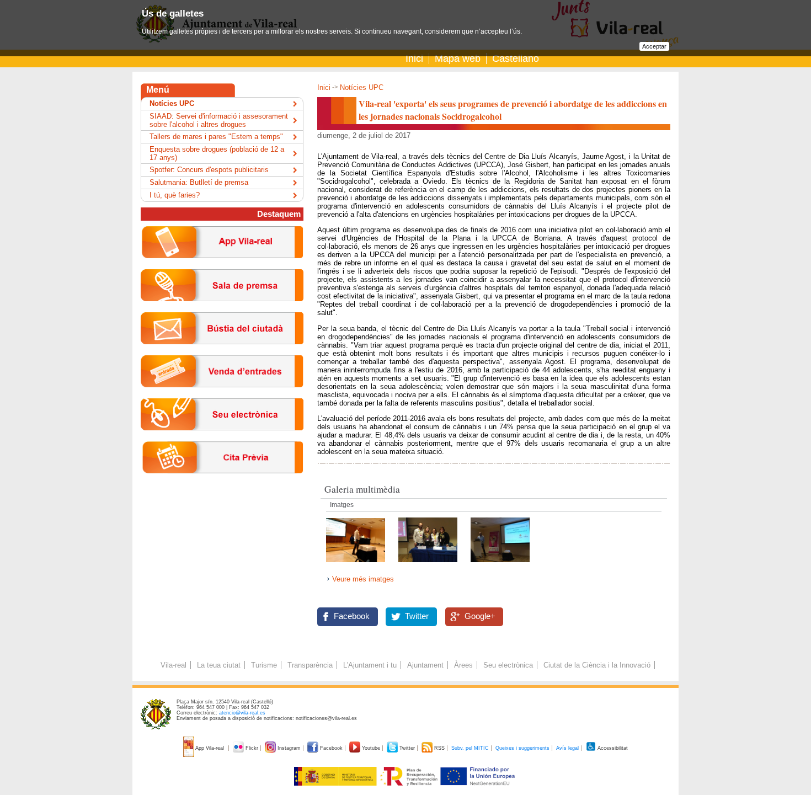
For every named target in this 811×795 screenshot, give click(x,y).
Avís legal (567, 748)
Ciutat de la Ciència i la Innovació (596, 665)
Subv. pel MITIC (470, 748)
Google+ (480, 616)
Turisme (264, 665)
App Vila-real (210, 748)
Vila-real (173, 665)
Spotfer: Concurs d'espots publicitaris (209, 170)
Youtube (371, 748)
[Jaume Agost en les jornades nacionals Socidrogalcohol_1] (429, 565)
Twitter (417, 616)
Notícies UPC (361, 87)
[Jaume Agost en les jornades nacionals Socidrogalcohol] (500, 565)
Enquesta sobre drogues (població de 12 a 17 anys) (217, 153)
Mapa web (458, 58)
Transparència (310, 665)
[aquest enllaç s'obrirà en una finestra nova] (222, 439)
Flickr (252, 748)
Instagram (289, 748)
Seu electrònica (508, 665)
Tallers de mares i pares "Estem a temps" (216, 136)
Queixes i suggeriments (522, 748)
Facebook (352, 616)
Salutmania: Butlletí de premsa (199, 182)
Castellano (515, 58)
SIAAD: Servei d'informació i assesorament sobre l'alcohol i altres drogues (219, 120)
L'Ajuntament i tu (370, 665)
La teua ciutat (219, 665)
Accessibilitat (612, 748)
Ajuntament (425, 665)
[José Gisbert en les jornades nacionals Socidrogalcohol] (357, 565)
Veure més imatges (363, 579)
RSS (439, 748)
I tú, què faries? (175, 195)
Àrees (463, 665)
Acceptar (654, 46)
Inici (414, 58)
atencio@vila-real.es (242, 713)
